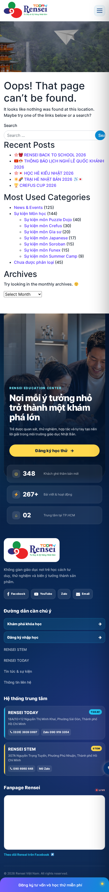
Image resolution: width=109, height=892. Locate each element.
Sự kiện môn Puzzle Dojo (48, 219)
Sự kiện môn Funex (42, 250)
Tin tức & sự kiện (18, 671)
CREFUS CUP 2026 (37, 185)
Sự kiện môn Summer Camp (50, 256)
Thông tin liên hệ (17, 682)
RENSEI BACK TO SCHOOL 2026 (54, 154)
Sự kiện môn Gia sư (42, 231)
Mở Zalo (44, 768)
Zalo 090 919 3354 (56, 732)
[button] (99, 10)
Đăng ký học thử (54, 450)
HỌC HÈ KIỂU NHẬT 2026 (48, 173)
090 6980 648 (22, 768)
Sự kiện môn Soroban (44, 243)
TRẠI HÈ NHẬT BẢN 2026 (48, 179)
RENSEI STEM (15, 649)
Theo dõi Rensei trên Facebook (26, 854)
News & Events (28, 207)
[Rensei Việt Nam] (25, 10)
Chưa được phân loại (34, 262)
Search (10, 125)
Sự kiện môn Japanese (46, 237)
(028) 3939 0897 (24, 732)
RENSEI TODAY (16, 660)
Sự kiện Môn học (30, 213)
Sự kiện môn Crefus (43, 225)
